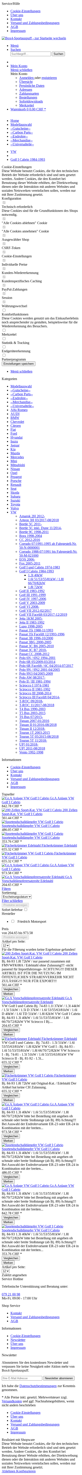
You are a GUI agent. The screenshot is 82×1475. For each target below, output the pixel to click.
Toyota (15, 504)
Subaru (15, 496)
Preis (5, 929)
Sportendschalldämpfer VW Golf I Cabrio (31, 826)
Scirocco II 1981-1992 (34, 689)
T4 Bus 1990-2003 (32, 709)
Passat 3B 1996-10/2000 (36, 638)
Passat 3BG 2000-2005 (35, 642)
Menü (14, 45)
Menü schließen (21, 70)
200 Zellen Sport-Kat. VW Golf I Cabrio (39, 812)
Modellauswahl (21, 386)
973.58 (28, 933)
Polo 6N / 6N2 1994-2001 (37, 658)
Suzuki (15, 500)
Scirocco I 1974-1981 (34, 685)
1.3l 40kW (35, 575)
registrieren (49, 78)
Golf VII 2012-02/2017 (35, 610)
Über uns (16, 15)
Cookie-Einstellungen (25, 11)
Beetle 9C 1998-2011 (34, 532)
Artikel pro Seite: (13, 941)
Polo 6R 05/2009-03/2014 (37, 662)
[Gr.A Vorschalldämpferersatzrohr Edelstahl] (33, 877)
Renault (15, 484)
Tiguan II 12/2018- (32, 729)
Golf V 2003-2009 (32, 603)
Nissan (15, 469)
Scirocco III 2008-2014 (35, 693)
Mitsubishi (17, 465)
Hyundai (16, 437)
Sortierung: (9, 892)
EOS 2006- (27, 559)
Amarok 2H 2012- (32, 516)
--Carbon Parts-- (21, 394)
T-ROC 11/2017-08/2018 (36, 705)
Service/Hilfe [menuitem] (30, 17)
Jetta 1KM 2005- (31, 618)
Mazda (15, 453)
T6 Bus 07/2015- (31, 717)
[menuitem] (45, 11)
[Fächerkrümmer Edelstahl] (22, 845)
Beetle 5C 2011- (30, 524)
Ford (13, 433)
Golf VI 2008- (29, 606)
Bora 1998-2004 (30, 536)
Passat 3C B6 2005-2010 (36, 646)
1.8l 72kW (35, 587)
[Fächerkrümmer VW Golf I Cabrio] (28, 853)
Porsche (15, 481)
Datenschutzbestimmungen (38, 1386)
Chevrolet (17, 422)
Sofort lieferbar (12, 910)
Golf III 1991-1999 (32, 595)
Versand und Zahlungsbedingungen (34, 23)
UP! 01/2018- (28, 744)
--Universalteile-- (22, 406)
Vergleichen (10, 989)
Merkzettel (26, 105)
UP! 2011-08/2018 (32, 748)
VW (13, 512)
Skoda (14, 492)
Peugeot (16, 477)
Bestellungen (28, 97)
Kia (13, 449)
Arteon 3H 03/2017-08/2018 (39, 520)
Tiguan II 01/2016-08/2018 (38, 725)
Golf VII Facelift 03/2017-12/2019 (43, 614)
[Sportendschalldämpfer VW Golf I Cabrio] (32, 822)
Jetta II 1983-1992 (31, 622)
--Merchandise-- (21, 402)
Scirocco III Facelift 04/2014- (39, 697)
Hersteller (8, 913)
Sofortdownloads (31, 101)
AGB (14, 27)
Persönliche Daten (31, 85)
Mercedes (17, 457)
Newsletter (17, 1340)
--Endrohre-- (19, 398)
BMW (14, 418)
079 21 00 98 (11, 1294)
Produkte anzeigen (15, 905)
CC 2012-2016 (29, 540)
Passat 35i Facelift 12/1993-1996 (42, 634)
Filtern (6, 889)
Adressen (25, 89)
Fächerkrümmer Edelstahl (59, 845)
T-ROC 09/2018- (31, 701)
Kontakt (16, 19)
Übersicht (26, 82)
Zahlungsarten (29, 93)
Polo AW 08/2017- (32, 677)
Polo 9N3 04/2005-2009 (36, 673)
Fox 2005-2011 (29, 563)
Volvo (14, 508)
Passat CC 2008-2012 (34, 654)
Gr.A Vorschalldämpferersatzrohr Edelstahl (37, 879)
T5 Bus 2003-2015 (32, 713)
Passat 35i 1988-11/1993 (36, 630)
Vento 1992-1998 (31, 752)
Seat (13, 488)
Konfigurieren (26, 1471)
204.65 (13, 933)
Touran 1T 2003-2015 (34, 732)
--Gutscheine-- (20, 390)
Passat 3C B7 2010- (33, 650)
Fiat (13, 429)
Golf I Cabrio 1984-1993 (36, 571)
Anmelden (27, 78)
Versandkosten (12, 1401)
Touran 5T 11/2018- (33, 740)
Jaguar (14, 445)
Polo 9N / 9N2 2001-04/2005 (39, 669)
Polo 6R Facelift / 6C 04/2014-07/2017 (46, 666)
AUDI (14, 414)
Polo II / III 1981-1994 (35, 681)
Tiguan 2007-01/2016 (34, 721)
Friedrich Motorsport (31, 921)
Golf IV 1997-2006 (32, 599)
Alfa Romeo (19, 410)
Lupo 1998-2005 (31, 626)
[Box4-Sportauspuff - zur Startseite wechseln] (34, 38)
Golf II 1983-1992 (32, 591)
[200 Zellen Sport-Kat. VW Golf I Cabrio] (32, 810)
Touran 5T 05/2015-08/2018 (39, 736)
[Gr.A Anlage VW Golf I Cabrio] (26, 798)
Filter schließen (12, 901)
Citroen (15, 425)
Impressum (18, 31)
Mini (13, 461)
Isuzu (14, 441)
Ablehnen (9, 1471)
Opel (13, 473)
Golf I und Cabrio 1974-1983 (39, 567)
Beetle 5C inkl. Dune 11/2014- (40, 528)
